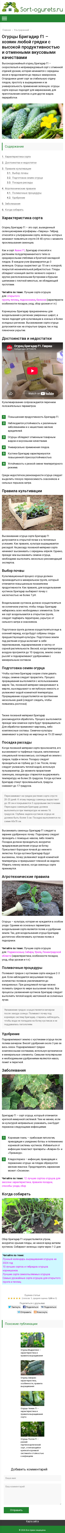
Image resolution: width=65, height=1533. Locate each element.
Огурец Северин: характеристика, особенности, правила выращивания (31, 1382)
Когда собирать (13, 209)
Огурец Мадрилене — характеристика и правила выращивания (32, 1353)
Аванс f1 (20, 250)
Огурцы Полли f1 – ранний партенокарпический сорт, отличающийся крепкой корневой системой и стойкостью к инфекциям (32, 1447)
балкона (41, 299)
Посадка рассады (20, 182)
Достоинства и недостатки (19, 162)
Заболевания (11, 203)
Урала (38, 952)
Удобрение (16, 197)
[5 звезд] (20, 1298)
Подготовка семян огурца (25, 177)
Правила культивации (16, 168)
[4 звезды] (17, 1298)
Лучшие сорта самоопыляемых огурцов (26, 1274)
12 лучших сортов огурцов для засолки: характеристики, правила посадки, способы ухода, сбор (31, 1182)
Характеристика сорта (16, 156)
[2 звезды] (12, 1298)
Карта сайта (32, 1521)
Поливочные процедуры (24, 193)
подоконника (27, 299)
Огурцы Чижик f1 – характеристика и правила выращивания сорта (32, 1412)
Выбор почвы (17, 173)
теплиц (15, 299)
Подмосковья (15, 952)
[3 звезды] (14, 1298)
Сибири (29, 952)
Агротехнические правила (19, 188)
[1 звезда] (9, 1298)
